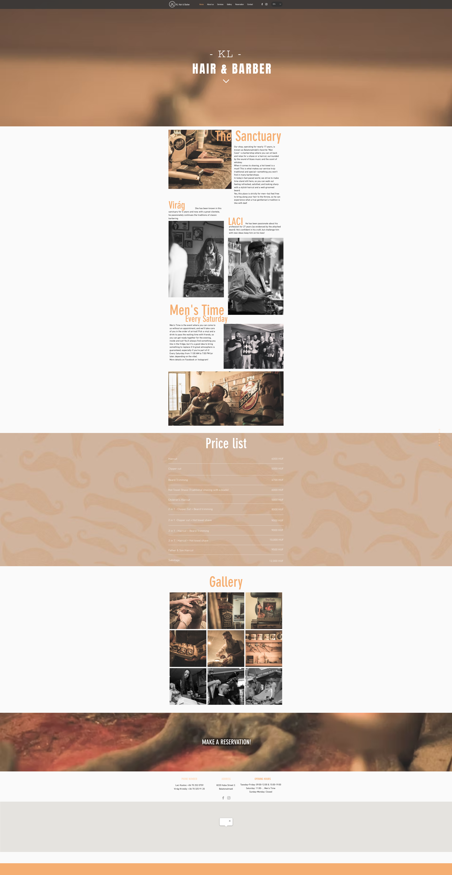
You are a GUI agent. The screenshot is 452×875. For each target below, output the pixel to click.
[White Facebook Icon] (262, 4)
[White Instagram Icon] (266, 4)
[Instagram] (229, 798)
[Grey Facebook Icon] (223, 798)
